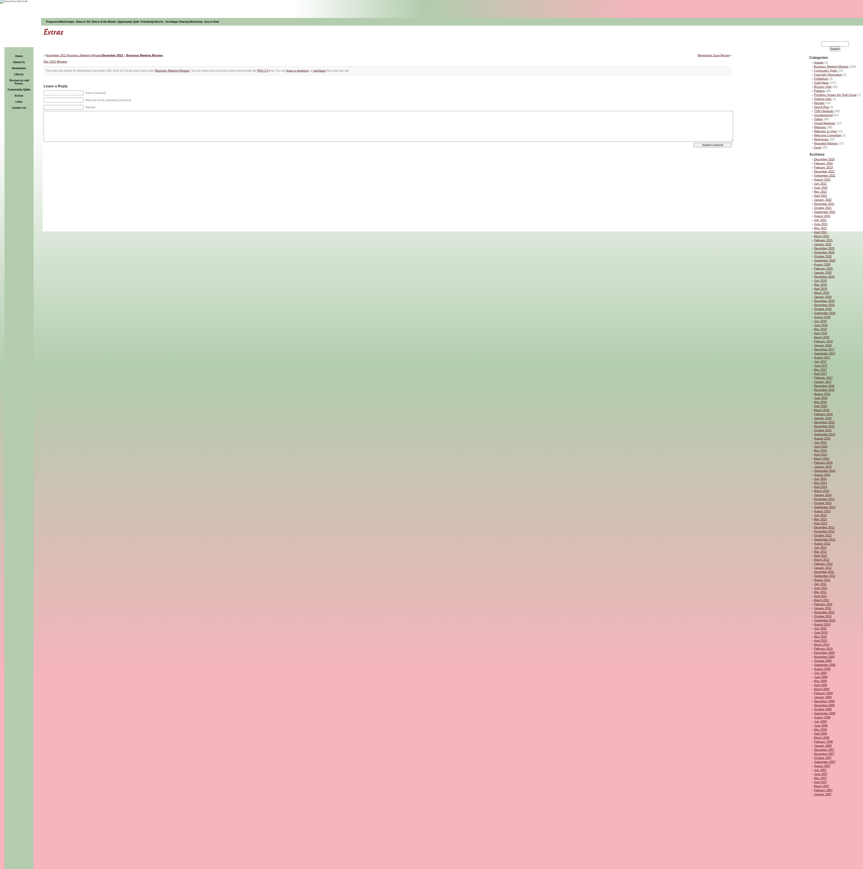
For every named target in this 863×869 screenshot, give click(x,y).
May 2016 (820, 402)
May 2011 (820, 592)
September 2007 (824, 762)
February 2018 (823, 341)
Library (19, 74)
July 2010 (820, 628)
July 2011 (820, 584)
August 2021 (822, 216)
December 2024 (824, 159)
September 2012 (824, 539)
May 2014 (820, 483)
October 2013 (823, 503)
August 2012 (822, 543)
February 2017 (823, 377)
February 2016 (823, 414)
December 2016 (824, 386)
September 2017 (824, 353)
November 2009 (824, 656)
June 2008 (820, 725)
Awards (819, 62)
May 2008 (820, 729)
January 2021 (823, 244)
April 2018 (820, 333)
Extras (19, 95)
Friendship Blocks (152, 21)
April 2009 (820, 685)
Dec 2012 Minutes (55, 61)
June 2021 (820, 224)
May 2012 (820, 551)
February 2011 (823, 604)
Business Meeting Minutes (831, 66)
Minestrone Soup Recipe (714, 55)
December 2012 (824, 527)
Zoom (817, 147)
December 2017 (824, 349)
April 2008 (820, 733)
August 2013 (822, 511)
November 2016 (824, 390)
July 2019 (820, 280)
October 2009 (823, 661)
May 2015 (820, 450)
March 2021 (821, 236)
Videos (818, 119)
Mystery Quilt (823, 87)
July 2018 (820, 321)
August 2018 (822, 317)
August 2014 (822, 475)
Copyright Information (828, 74)
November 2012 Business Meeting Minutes (74, 55)
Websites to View (825, 131)
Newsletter (19, 68)
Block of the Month (104, 21)
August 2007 (822, 766)
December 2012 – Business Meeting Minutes (132, 55)
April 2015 (820, 454)
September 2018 (824, 313)
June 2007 (820, 774)
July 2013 (820, 515)
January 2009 (823, 697)
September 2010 (824, 620)
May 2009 (820, 681)
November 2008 (824, 705)
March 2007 (821, 786)
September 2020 (824, 260)
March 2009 (821, 689)
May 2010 (820, 636)
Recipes (819, 103)
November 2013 (824, 499)
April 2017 (820, 373)
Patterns (819, 91)
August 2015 (822, 438)
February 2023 (823, 167)
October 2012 (823, 535)
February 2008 (823, 741)
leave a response (297, 70)
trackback (319, 70)
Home (19, 56)
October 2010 (823, 616)
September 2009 (824, 665)
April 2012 (820, 555)
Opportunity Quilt (128, 21)
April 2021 (820, 232)
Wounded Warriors (826, 143)
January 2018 (823, 345)
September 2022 (824, 175)
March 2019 (821, 293)
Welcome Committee (827, 135)
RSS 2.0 (262, 70)
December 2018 (824, 301)
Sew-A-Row (211, 21)
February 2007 (823, 790)
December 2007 (824, 750)
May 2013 (820, 519)
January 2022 (823, 200)
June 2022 (820, 187)
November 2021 (824, 204)
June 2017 (820, 365)
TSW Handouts (824, 111)
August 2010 (822, 624)
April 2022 (820, 195)
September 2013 (824, 507)
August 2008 (822, 717)
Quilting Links (823, 99)
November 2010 (824, 612)
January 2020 (823, 272)
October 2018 (823, 309)
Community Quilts (19, 89)
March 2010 (821, 644)
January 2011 (822, 608)
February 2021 (823, 240)
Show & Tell (83, 21)
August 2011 (822, 580)
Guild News (821, 82)
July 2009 (820, 673)
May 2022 (820, 191)
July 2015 (820, 442)
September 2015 (824, 434)
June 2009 (820, 677)
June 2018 (820, 325)
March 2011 (821, 600)
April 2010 (820, 640)
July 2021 (820, 220)
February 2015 (823, 462)
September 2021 (824, 212)
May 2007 (820, 778)
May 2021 (820, 228)
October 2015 (823, 430)
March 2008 (821, 737)
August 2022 (822, 179)
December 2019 (824, 276)
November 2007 (824, 754)
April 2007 (820, 782)
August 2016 (822, 394)
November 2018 (824, 305)
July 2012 (820, 547)
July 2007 (820, 770)
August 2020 (822, 264)
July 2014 (820, 479)
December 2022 (824, 171)
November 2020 (824, 252)
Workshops (821, 139)
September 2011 (824, 576)
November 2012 (824, 531)
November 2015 (824, 426)
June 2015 (820, 446)
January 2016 (823, 418)
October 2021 (823, 208)
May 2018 (820, 329)
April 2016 (820, 406)
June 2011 (820, 588)
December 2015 (824, 422)
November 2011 (824, 572)
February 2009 (823, 693)
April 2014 (820, 487)
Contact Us (19, 107)
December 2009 (824, 652)
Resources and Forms (19, 82)
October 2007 (823, 758)
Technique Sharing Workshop (183, 21)
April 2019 (820, 288)
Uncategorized (823, 115)
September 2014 (824, 470)
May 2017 (820, 369)
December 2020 (824, 248)
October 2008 (823, 709)
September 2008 (824, 713)
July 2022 (820, 183)
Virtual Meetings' (825, 123)
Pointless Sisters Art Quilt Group (835, 95)
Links (19, 101)
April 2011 (820, 596)
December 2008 (824, 701)
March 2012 (821, 559)
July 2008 (820, 721)
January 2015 (823, 466)
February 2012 (823, 563)
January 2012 (823, 568)
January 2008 (823, 745)
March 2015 (821, 458)
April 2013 (820, 523)
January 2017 (823, 382)
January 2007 (823, 794)
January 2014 (823, 495)
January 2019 (823, 297)
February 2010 (823, 648)
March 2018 (821, 337)
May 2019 (820, 284)
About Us (19, 62)
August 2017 (822, 357)
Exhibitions (821, 78)
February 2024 (823, 163)
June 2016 (820, 398)
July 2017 (820, 361)
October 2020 (823, 256)
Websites (820, 127)
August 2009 (822, 669)
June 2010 (820, 632)
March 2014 (821, 491)
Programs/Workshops (60, 21)
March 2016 (821, 410)
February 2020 (823, 268)
